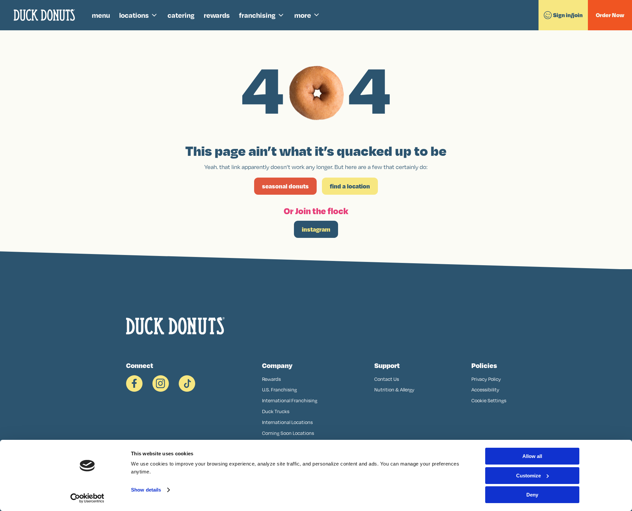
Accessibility (485, 389)
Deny (532, 494)
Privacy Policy (486, 379)
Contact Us (386, 379)
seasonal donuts (285, 186)
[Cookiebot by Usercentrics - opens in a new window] (87, 498)
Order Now (610, 15)
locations (134, 15)
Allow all (532, 456)
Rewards (271, 379)
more (302, 15)
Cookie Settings (488, 400)
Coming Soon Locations (288, 433)
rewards (217, 15)
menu (101, 15)
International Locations (287, 422)
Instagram (316, 229)
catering (181, 15)
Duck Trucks (275, 411)
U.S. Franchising (279, 389)
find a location (350, 186)
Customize (528, 475)
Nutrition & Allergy (394, 389)
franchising (257, 15)
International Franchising (289, 400)
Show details (146, 490)
